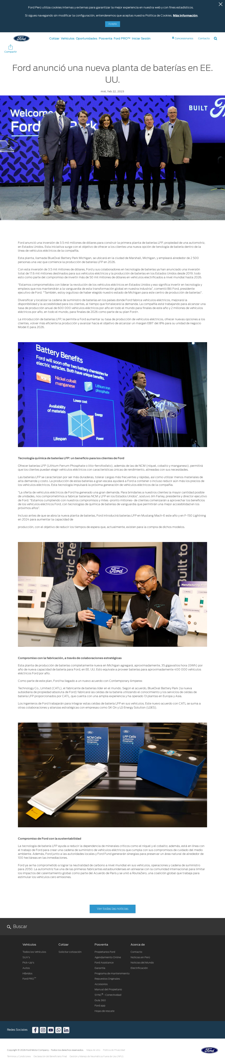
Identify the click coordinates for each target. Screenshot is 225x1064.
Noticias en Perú (140, 957)
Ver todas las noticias (112, 908)
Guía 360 (100, 1000)
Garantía (100, 968)
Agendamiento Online (108, 957)
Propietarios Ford (105, 951)
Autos (26, 968)
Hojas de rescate (104, 1011)
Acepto (112, 24)
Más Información (185, 15)
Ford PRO (29, 978)
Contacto (136, 951)
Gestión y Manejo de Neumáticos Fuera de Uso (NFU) (97, 1056)
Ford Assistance (104, 962)
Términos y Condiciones (19, 1056)
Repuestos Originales (107, 978)
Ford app (100, 1005)
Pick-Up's (28, 962)
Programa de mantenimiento (112, 973)
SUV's (26, 957)
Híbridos (27, 973)
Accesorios (101, 984)
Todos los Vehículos (34, 951)
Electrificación (139, 968)
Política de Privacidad (114, 1050)
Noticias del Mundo (142, 962)
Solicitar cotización (70, 951)
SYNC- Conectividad (108, 994)
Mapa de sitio (93, 1050)
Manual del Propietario (108, 989)
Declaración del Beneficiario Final (50, 1056)
